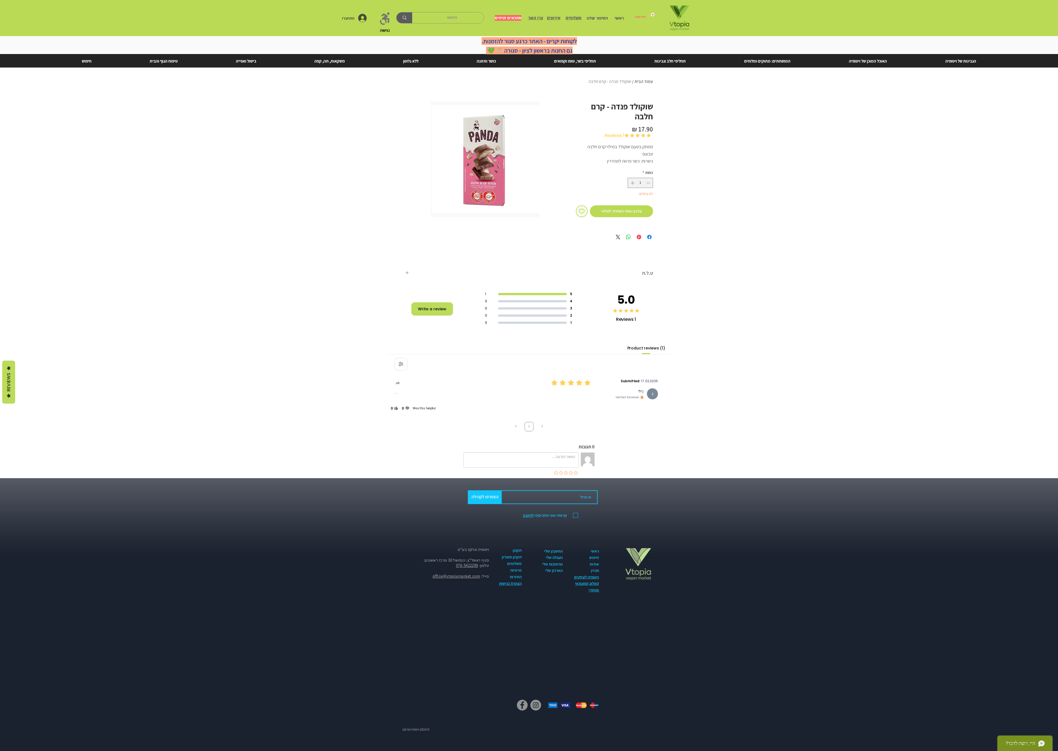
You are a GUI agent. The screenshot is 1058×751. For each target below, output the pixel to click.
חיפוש (594, 557)
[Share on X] (618, 237)
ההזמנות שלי (552, 564)
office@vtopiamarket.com (456, 576)
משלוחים (514, 563)
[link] (645, 15)
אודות (594, 564)
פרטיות (516, 570)
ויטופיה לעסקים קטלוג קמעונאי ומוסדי (586, 583)
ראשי (595, 551)
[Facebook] (522, 705)
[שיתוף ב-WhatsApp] (628, 237)
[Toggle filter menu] (401, 364)
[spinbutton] (640, 183)
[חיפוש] (404, 17)
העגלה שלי (554, 557)
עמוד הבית (644, 81)
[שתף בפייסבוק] (649, 237)
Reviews (9, 382)
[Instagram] (535, 705)
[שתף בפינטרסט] (639, 237)
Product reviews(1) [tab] (646, 348)
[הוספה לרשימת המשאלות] (582, 211)
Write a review (432, 309)
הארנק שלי (554, 570)
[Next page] (516, 427)
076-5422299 (467, 565)
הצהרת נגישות (510, 583)
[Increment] (631, 183)
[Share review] (398, 383)
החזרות (516, 576)
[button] (405, 408)
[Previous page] (542, 427)
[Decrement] (648, 183)
